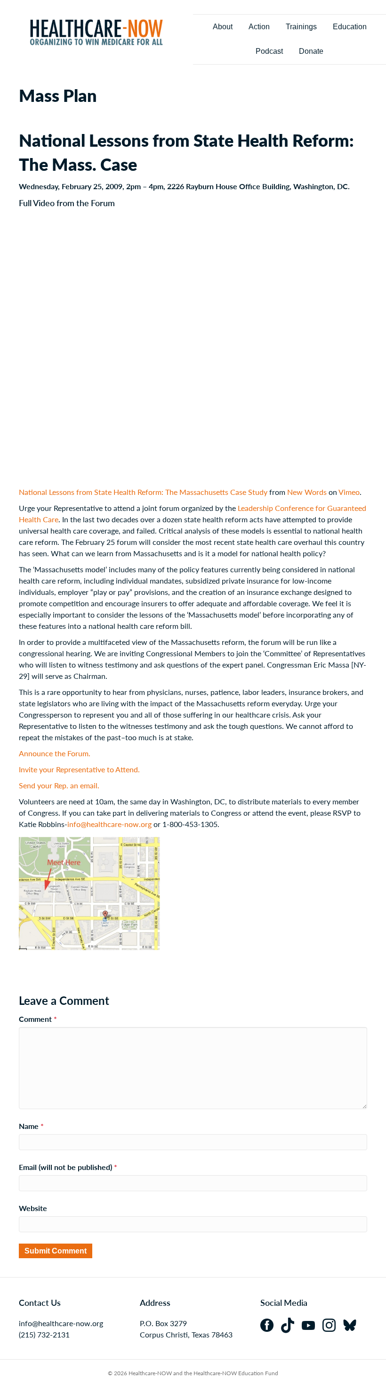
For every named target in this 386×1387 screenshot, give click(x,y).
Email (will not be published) (68, 1166)
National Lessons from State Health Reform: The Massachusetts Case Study (143, 491)
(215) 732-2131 (44, 1334)
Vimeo (349, 491)
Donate (311, 51)
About (223, 27)
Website (33, 1208)
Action (259, 27)
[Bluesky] (352, 1324)
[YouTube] (312, 1324)
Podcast (269, 51)
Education (350, 27)
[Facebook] (270, 1324)
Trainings (301, 27)
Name (31, 1125)
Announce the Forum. (54, 753)
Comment (38, 1018)
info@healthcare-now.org (109, 824)
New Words (307, 491)
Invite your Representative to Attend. (79, 769)
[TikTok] (291, 1324)
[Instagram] (332, 1324)
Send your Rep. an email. (59, 785)
